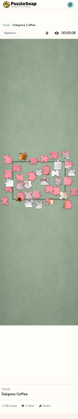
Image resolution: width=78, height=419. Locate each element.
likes (30, 406)
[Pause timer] (47, 33)
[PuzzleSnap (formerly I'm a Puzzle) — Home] (20, 4)
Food (6, 25)
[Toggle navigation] (70, 4)
